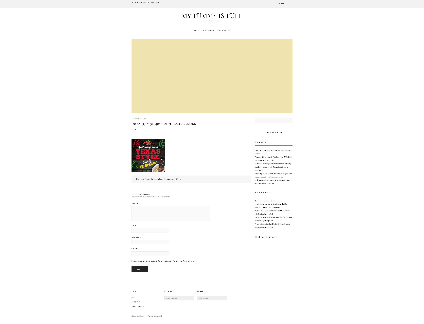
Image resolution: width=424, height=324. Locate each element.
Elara (133, 316)
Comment (135, 204)
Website (134, 249)
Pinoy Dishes (259, 201)
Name (134, 226)
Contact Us (141, 2)
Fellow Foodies (153, 2)
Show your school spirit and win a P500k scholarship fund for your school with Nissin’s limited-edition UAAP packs (273, 167)
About (134, 2)
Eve (135, 129)
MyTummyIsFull (157, 316)
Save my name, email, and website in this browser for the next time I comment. (164, 261)
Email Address (137, 237)
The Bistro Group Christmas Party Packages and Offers (158, 179)
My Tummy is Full (212, 15)
